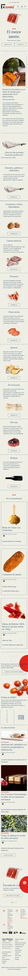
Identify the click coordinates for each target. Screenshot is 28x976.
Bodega (17, 959)
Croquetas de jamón (11, 574)
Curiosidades (5, 742)
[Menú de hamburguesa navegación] (25, 6)
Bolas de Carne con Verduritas (11, 529)
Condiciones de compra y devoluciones (19, 948)
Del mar (17, 957)
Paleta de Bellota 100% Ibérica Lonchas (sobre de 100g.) (13, 626)
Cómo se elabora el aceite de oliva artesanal (13, 837)
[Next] (24, 882)
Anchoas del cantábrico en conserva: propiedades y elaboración (14, 747)
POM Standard (16, 969)
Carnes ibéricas (6, 959)
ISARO (3, 963)
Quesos (17, 954)
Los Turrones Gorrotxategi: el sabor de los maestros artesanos (14, 797)
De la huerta (18, 955)
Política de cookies (19, 944)
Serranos (4, 961)
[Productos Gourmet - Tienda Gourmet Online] (8, 6)
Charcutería (18, 952)
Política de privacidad (20, 943)
